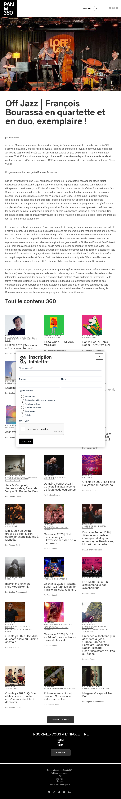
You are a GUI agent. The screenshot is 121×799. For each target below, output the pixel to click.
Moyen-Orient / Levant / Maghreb (56, 528)
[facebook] (110, 9)
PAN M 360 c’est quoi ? (59, 785)
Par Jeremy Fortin (89, 490)
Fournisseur (30, 411)
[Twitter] (59, 792)
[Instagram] (113, 9)
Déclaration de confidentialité (59, 770)
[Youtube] (117, 9)
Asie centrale (51, 624)
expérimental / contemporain (20, 339)
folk (96, 688)
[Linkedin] (69, 792)
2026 (58, 337)
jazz (7, 427)
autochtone (88, 624)
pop (90, 337)
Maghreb (48, 526)
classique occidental (16, 479)
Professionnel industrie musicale (40, 400)
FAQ (60, 776)
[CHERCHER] (96, 8)
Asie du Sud (88, 477)
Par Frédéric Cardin (13, 437)
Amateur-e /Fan (32, 404)
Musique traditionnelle (94, 629)
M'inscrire (60, 752)
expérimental (28, 337)
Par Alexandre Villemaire (92, 550)
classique (10, 480)
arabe (8, 631)
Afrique (63, 579)
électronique (12, 337)
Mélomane (30, 396)
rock (7, 341)
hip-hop (48, 337)
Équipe (60, 782)
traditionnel (89, 631)
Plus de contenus (61, 719)
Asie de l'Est (66, 624)
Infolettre (59, 779)
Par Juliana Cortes (51, 705)
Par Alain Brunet (11, 354)
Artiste (28, 415)
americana (62, 688)
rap (54, 337)
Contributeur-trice (33, 407)
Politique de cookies (59, 773)
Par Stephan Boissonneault (55, 350)
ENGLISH (87, 9)
